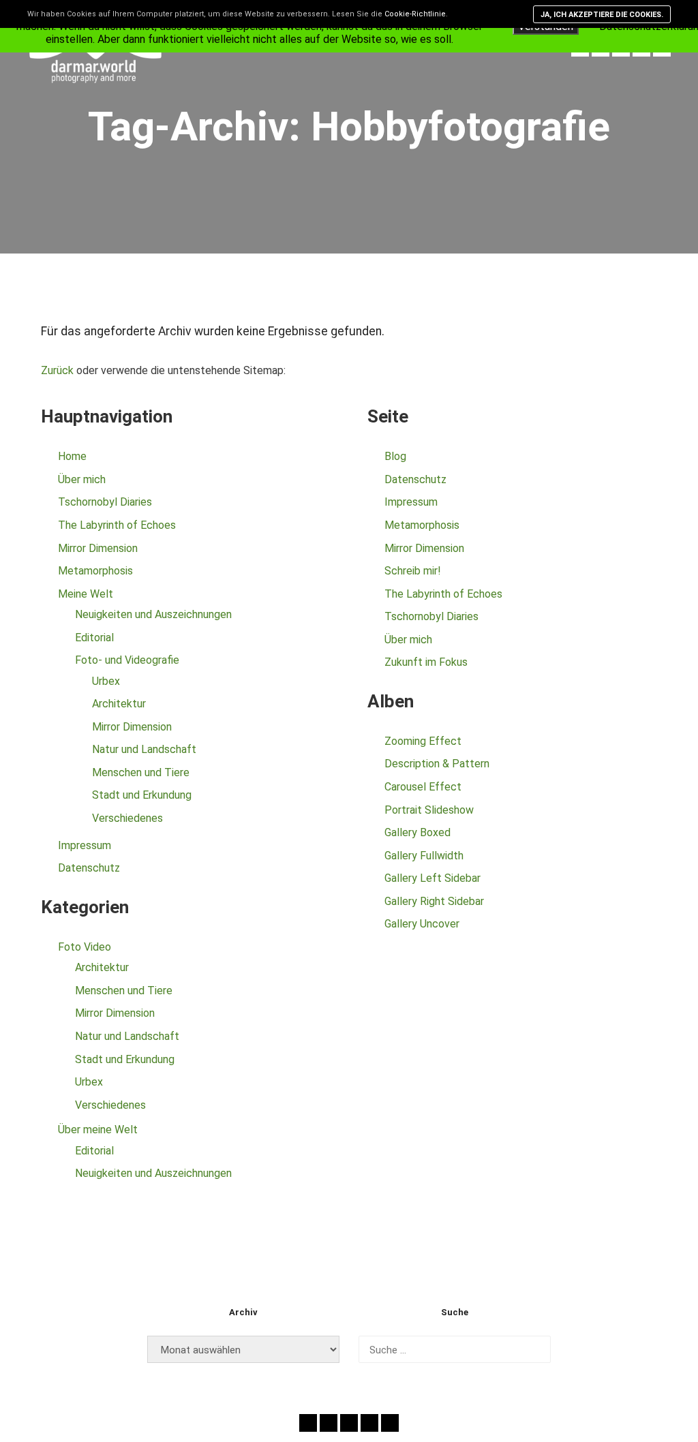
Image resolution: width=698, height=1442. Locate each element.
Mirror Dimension (98, 548)
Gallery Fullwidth (424, 855)
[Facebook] (328, 1423)
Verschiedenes (127, 818)
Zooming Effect (422, 741)
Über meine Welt (98, 1129)
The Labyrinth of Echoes (117, 525)
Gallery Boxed (417, 832)
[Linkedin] (390, 1423)
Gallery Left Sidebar (432, 878)
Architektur (119, 703)
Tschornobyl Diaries (105, 501)
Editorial (94, 637)
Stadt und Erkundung (142, 794)
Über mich (82, 479)
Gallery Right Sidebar (434, 901)
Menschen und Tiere (140, 772)
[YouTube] (369, 1423)
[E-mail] (308, 1423)
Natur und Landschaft (144, 749)
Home (72, 456)
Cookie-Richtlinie (415, 14)
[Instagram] (349, 1423)
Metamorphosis (95, 570)
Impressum (84, 845)
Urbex (106, 681)
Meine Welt (85, 593)
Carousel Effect (422, 786)
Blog (395, 456)
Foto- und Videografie (127, 660)
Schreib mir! (412, 570)
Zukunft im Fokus (426, 662)
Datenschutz (89, 867)
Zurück (57, 370)
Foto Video (84, 946)
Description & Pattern (436, 763)
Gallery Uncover (421, 923)
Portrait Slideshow (429, 809)
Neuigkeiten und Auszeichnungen (153, 614)
